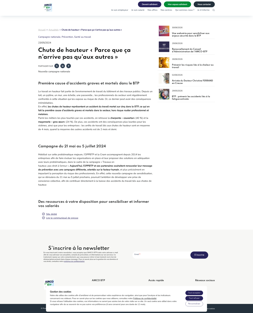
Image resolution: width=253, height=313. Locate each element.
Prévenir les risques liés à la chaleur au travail (193, 66)
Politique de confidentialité (144, 298)
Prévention (67, 36)
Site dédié (51, 214)
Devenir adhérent (149, 4)
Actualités (53, 29)
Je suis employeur (119, 10)
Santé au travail (82, 36)
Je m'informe (203, 10)
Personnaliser (194, 304)
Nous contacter (204, 4)
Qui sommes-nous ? (184, 10)
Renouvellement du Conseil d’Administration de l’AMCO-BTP (189, 50)
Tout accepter (194, 293)
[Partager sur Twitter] (56, 66)
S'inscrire (199, 255)
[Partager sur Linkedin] (62, 66)
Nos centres (166, 10)
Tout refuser (194, 298)
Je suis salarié (137, 10)
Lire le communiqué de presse (62, 218)
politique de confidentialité (74, 261)
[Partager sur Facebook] (68, 66)
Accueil (42, 29)
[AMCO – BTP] (51, 8)
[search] (213, 10)
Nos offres (152, 10)
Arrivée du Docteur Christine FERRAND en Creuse (192, 82)
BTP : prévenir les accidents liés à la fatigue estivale (191, 97)
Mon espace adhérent (177, 4)
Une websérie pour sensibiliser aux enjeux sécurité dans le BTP (190, 34)
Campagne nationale (49, 36)
